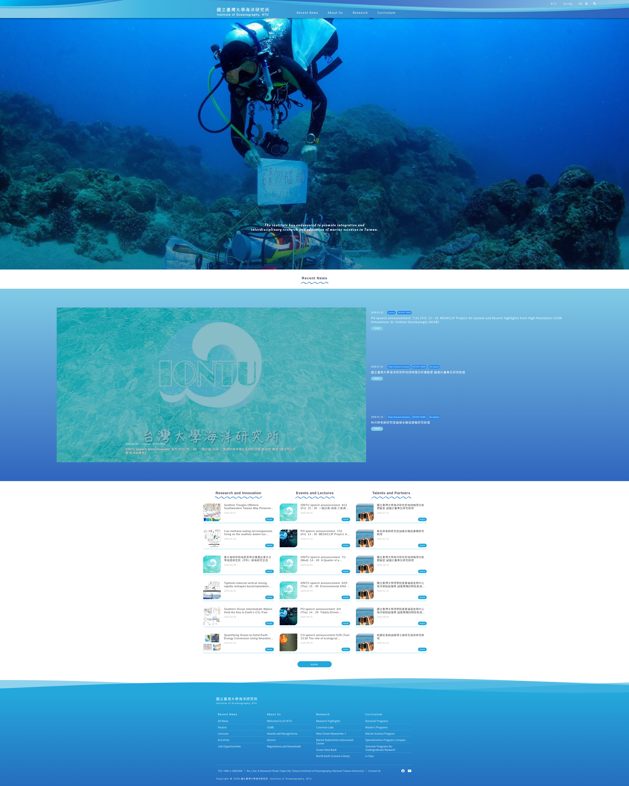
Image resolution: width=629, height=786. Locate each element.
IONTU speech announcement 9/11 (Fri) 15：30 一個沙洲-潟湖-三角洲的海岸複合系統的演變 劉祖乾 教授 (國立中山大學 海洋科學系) (210, 451)
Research (360, 12)
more (377, 328)
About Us (335, 12)
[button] (594, 3)
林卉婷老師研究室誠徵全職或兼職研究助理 (400, 422)
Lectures (146, 444)
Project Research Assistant (399, 367)
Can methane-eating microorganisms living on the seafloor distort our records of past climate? (248, 534)
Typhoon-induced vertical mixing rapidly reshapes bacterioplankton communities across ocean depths (246, 586)
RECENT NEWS (159, 444)
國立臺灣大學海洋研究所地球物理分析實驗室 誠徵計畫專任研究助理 (418, 372)
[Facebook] (403, 771)
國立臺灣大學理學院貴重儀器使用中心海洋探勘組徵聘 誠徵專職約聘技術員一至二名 (401, 586)
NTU (554, 3)
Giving (567, 3)
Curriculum (387, 12)
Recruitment (434, 367)
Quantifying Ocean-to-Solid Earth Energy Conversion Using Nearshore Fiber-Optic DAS (248, 638)
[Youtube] (409, 771)
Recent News (307, 12)
